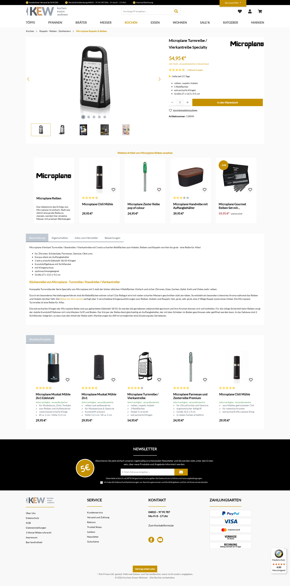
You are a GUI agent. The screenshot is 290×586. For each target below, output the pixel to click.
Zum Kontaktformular (161, 525)
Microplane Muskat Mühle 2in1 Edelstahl (53, 396)
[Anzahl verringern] (172, 102)
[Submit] (181, 472)
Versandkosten (153, 574)
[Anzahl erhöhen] (187, 102)
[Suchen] (176, 11)
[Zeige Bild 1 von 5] (83, 117)
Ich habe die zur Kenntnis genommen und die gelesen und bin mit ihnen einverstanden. (156, 482)
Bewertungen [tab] (112, 237)
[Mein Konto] (250, 11)
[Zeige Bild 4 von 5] (99, 117)
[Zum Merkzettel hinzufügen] (113, 189)
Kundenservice (95, 512)
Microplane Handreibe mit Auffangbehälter (190, 206)
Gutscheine (93, 541)
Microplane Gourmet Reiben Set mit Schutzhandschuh (232, 206)
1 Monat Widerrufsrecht (38, 532)
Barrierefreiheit (34, 542)
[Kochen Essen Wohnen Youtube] (160, 539)
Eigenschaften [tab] (60, 237)
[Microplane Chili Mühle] (99, 177)
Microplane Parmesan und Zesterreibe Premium (190, 396)
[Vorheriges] (28, 79)
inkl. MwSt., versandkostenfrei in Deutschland (189, 64)
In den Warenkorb (227, 102)
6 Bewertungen (195, 69)
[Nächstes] (159, 79)
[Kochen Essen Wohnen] (40, 500)
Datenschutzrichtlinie (168, 478)
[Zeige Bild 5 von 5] (104, 117)
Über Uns (31, 513)
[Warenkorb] (260, 11)
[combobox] (147, 11)
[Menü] (285, 550)
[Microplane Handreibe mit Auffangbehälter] (190, 177)
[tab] (37, 238)
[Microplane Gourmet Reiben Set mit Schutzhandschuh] (236, 177)
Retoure (91, 522)
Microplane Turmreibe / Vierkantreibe (142, 396)
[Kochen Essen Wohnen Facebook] (151, 539)
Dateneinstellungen (36, 527)
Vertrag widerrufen (145, 568)
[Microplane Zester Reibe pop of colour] (145, 177)
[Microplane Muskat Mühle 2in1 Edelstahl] (53, 367)
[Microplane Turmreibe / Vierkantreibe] (144, 367)
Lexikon (91, 531)
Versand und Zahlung (98, 517)
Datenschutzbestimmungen (127, 482)
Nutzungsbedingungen (192, 478)
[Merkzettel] (240, 11)
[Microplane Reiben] (247, 45)
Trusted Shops (94, 527)
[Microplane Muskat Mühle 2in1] (99, 367)
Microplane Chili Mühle (97, 204)
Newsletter (93, 536)
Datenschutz (32, 518)
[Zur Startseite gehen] (47, 11)
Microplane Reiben (48, 198)
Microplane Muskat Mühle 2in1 (99, 396)
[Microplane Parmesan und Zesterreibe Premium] (190, 367)
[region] (94, 86)
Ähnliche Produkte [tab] (40, 339)
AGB (170, 482)
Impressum (31, 537)
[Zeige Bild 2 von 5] (88, 117)
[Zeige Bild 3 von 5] (94, 117)
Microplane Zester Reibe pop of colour (144, 206)
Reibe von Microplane (71, 298)
